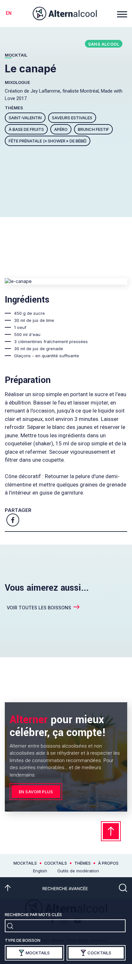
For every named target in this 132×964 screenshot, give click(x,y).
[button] (122, 13)
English (40, 870)
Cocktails (55, 863)
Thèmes (82, 863)
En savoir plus (36, 791)
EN (9, 13)
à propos (108, 863)
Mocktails (25, 863)
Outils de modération (78, 870)
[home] (65, 14)
